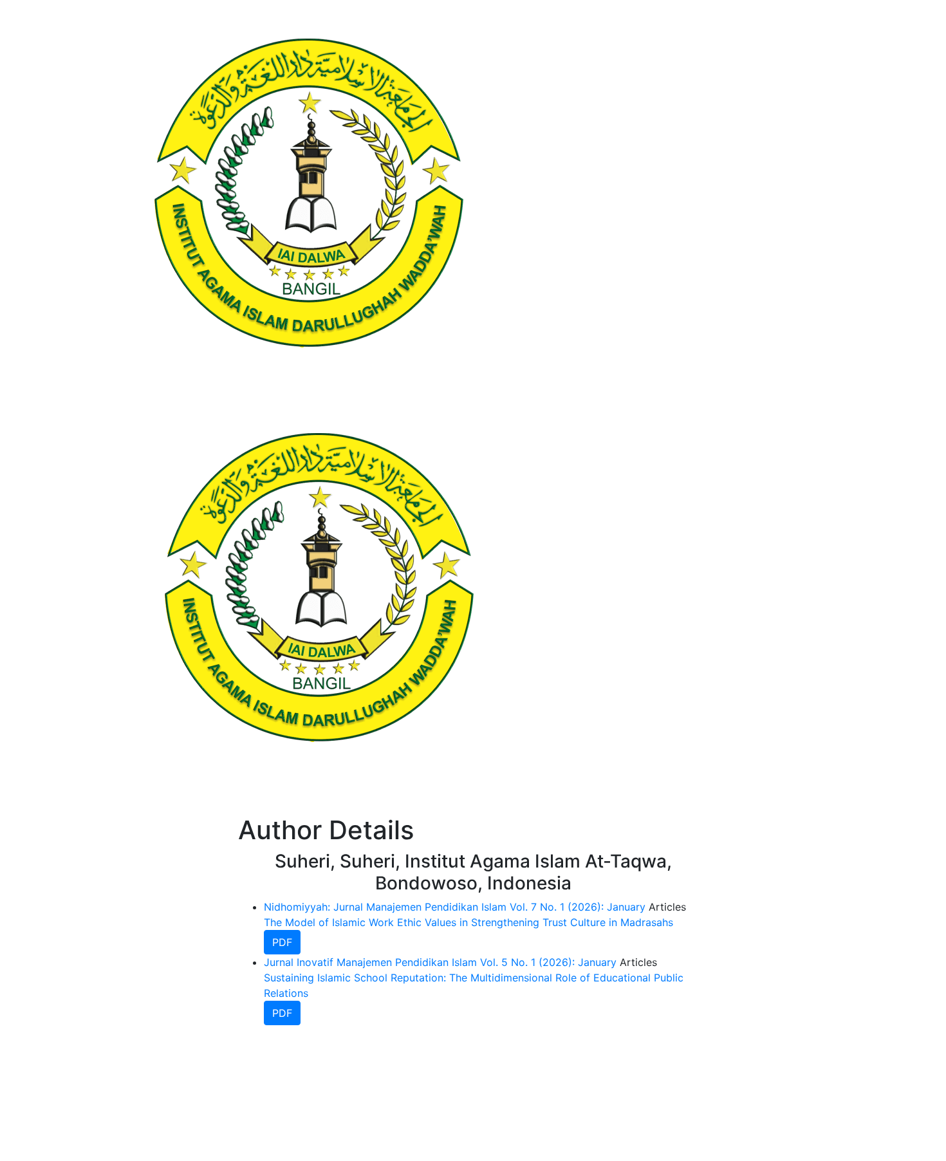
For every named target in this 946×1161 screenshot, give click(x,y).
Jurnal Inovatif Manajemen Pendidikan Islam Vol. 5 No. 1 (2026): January (440, 962)
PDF (282, 942)
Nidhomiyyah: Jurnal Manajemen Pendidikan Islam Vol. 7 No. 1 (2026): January (454, 906)
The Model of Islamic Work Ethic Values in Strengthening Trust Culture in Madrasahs (468, 922)
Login (671, 587)
